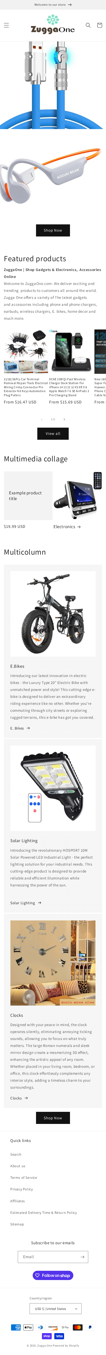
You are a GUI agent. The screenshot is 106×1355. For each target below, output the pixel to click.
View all (53, 433)
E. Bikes (17, 728)
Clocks (16, 1098)
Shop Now (53, 230)
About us (17, 1166)
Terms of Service (23, 1177)
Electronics (64, 526)
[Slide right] (64, 419)
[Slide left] (41, 419)
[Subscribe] (82, 1257)
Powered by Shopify (66, 1345)
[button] (6, 25)
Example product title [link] (25, 495)
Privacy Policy (21, 1189)
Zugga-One (44, 1345)
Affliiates (17, 1201)
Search (16, 1154)
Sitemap (17, 1224)
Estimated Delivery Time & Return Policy (43, 1212)
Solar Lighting (22, 902)
